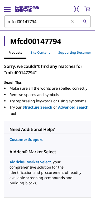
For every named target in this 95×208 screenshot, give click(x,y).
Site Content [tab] (40, 52)
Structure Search (37, 107)
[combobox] (47, 22)
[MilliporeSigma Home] (27, 9)
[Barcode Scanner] (76, 9)
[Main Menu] (7, 9)
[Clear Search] (73, 21)
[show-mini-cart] (87, 9)
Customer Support (26, 139)
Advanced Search (73, 107)
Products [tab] (15, 52)
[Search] (85, 21)
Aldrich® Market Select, (31, 161)
